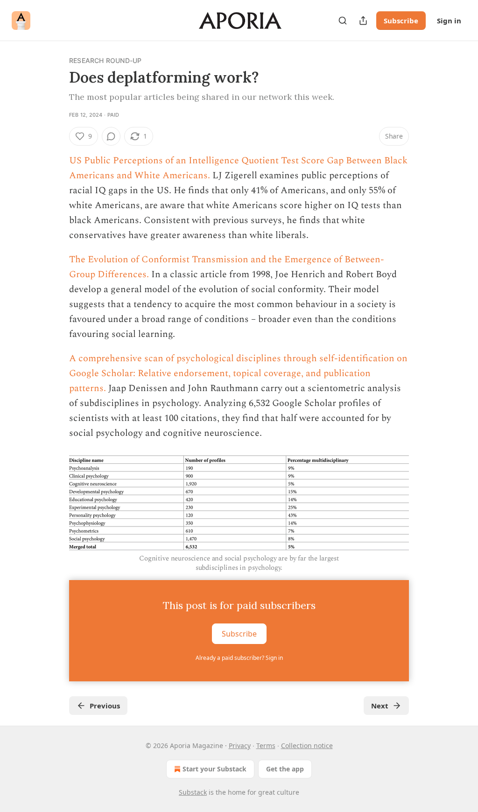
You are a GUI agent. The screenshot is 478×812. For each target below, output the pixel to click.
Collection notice (307, 745)
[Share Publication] (363, 20)
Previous (105, 705)
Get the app (285, 768)
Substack (193, 792)
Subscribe (401, 20)
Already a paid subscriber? (239, 658)
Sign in (449, 20)
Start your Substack (214, 768)
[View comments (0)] (111, 136)
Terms (265, 745)
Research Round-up (105, 60)
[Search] (342, 20)
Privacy (240, 745)
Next (379, 705)
